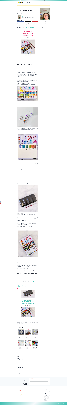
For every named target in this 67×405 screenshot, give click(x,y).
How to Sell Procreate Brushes (34, 322)
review (18, 318)
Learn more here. (45, 28)
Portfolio (37, 4)
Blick (33, 281)
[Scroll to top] (65, 402)
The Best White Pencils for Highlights (28, 337)
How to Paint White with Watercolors (34, 337)
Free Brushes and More (44, 2)
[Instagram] (19, 0)
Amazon (36, 281)
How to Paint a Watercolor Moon (21, 337)
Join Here (49, 0)
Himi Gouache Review (21, 285)
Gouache (35, 2)
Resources (33, 4)
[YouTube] (20, 0)
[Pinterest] (17, 0)
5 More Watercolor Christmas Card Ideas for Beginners (22, 322)
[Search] (48, 30)
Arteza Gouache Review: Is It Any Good (35, 348)
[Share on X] (0, 202)
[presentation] (21, 332)
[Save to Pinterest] (0, 203)
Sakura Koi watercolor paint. (30, 27)
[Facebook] (21, 0)
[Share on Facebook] (0, 201)
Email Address (31, 378)
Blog (28, 2)
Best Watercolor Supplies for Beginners (23, 286)
